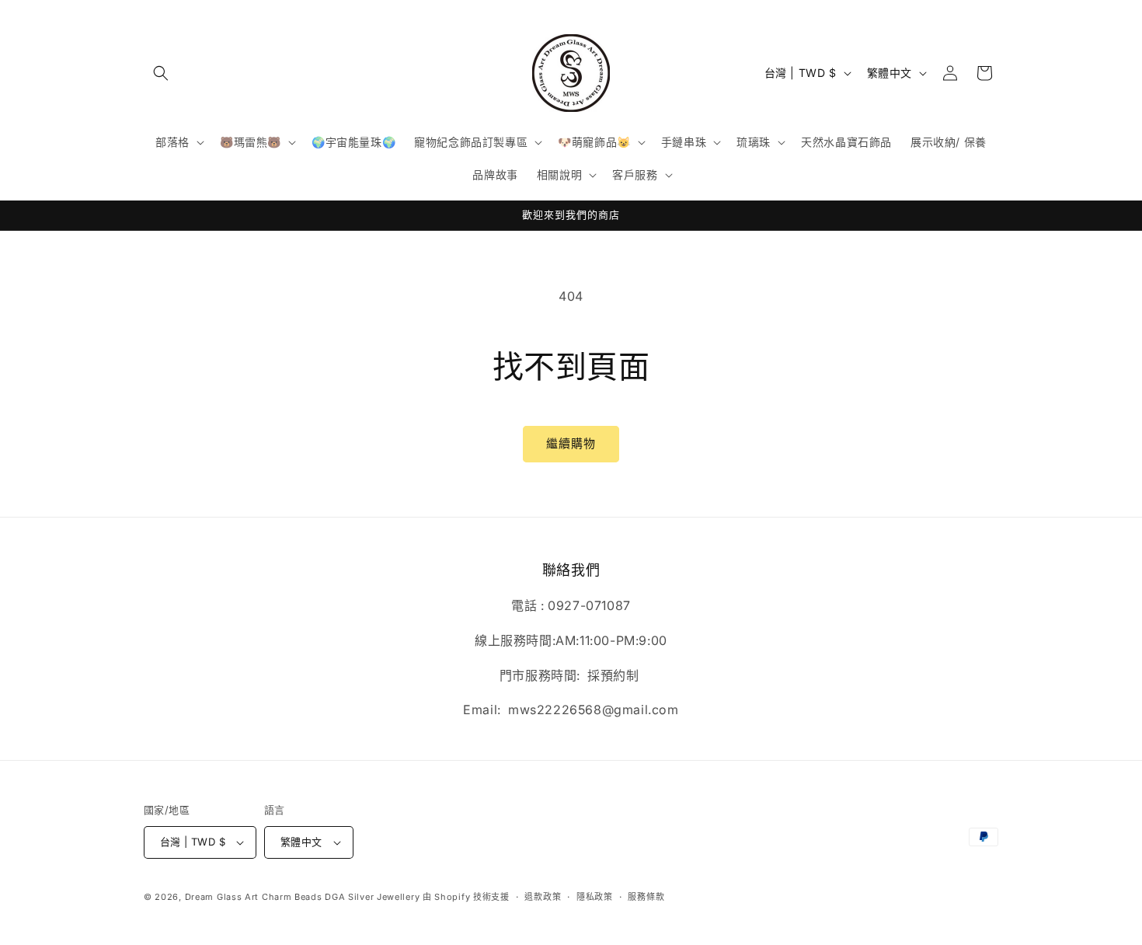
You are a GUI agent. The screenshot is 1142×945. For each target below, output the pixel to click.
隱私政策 (594, 896)
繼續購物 (571, 443)
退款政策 (542, 896)
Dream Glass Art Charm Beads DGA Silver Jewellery (302, 896)
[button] (161, 73)
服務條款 (646, 896)
